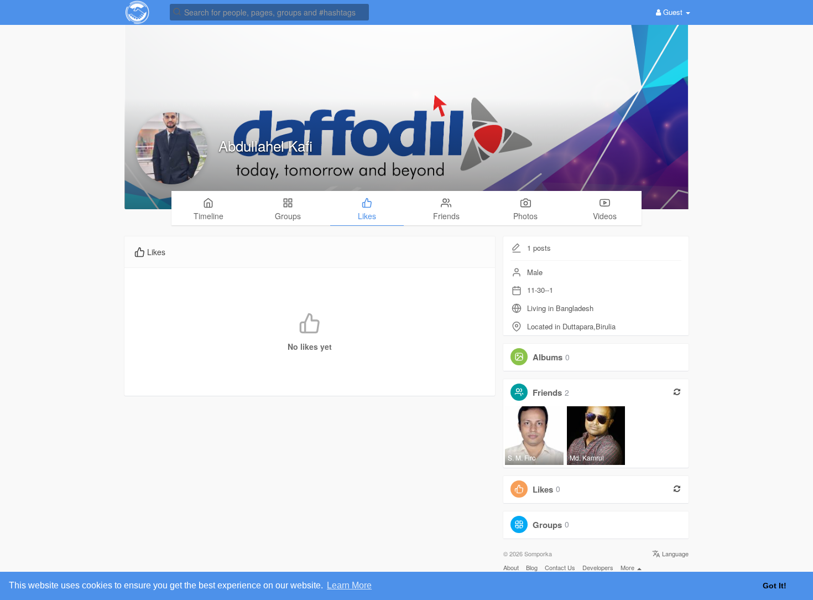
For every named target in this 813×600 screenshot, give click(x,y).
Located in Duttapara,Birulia (571, 326)
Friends (547, 392)
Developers (597, 567)
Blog (532, 567)
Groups (547, 524)
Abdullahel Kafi (265, 145)
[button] (269, 11)
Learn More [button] (349, 585)
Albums (547, 357)
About (511, 567)
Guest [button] (673, 12)
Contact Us (560, 567)
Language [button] (674, 553)
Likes (543, 489)
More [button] (628, 567)
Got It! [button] (774, 585)
